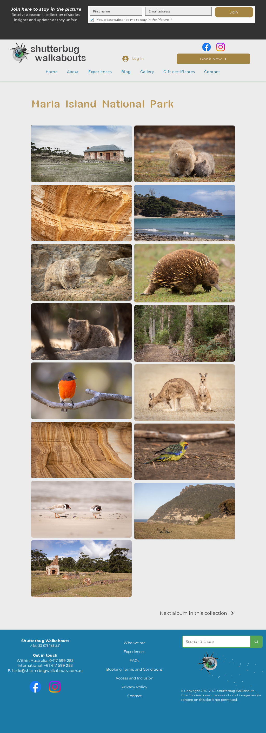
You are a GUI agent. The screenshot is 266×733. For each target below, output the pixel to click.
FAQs (134, 660)
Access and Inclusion (134, 678)
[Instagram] (220, 47)
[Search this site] (256, 641)
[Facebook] (206, 47)
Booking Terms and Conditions (134, 669)
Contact (134, 696)
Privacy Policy (134, 687)
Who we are (134, 642)
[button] (73, 72)
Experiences (134, 651)
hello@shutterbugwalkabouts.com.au (47, 670)
